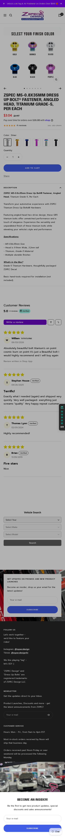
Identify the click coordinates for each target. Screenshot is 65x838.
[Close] (60, 766)
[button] (62, 417)
